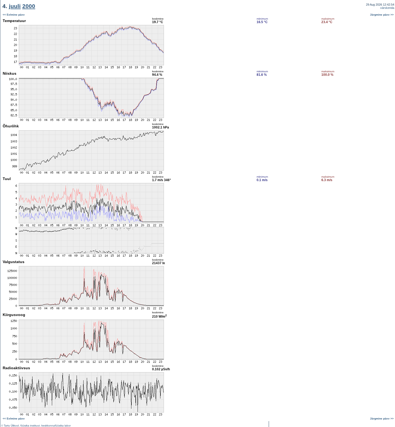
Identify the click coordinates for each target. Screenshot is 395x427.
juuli (15, 6)
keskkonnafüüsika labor (56, 425)
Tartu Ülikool (11, 425)
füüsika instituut (30, 425)
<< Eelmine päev (14, 14)
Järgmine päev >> (382, 14)
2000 (28, 6)
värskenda (387, 7)
